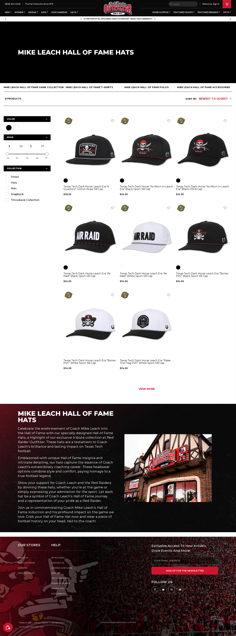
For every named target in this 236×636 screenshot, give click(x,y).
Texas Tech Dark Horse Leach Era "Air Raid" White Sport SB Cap (143, 274)
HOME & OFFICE (160, 12)
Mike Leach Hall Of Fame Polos (146, 87)
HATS (73, 12)
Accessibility (58, 593)
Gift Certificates (60, 578)
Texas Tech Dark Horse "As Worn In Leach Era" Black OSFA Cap (202, 187)
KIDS (44, 12)
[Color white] (122, 267)
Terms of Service (60, 583)
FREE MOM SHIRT (26, 573)
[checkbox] (27, 176)
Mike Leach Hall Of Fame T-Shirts (89, 87)
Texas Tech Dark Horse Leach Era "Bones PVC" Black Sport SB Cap (202, 274)
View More (147, 389)
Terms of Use (25, 623)
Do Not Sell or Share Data (31, 627)
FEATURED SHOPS (183, 12)
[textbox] (16, 146)
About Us (23, 557)
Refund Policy (58, 623)
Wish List (56, 573)
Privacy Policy (41, 623)
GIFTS (226, 12)
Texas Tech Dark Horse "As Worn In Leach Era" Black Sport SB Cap (146, 187)
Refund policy (59, 588)
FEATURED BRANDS (208, 12)
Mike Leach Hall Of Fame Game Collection (32, 87)
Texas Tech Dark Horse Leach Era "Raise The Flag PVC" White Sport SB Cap (145, 361)
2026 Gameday (59, 12)
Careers (22, 568)
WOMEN (19, 12)
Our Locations (26, 563)
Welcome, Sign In (210, 4)
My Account (58, 557)
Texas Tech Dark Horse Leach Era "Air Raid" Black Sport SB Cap (87, 274)
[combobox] (183, 4)
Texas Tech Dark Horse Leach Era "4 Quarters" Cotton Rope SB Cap (86, 187)
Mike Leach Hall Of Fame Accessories (203, 87)
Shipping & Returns (61, 568)
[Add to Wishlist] (112, 121)
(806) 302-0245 (13, 4)
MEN (7, 12)
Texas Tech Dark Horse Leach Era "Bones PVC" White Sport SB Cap (89, 361)
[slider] (7, 153)
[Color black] (65, 180)
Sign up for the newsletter (185, 570)
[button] (5, 18)
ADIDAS (32, 12)
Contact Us (57, 563)
